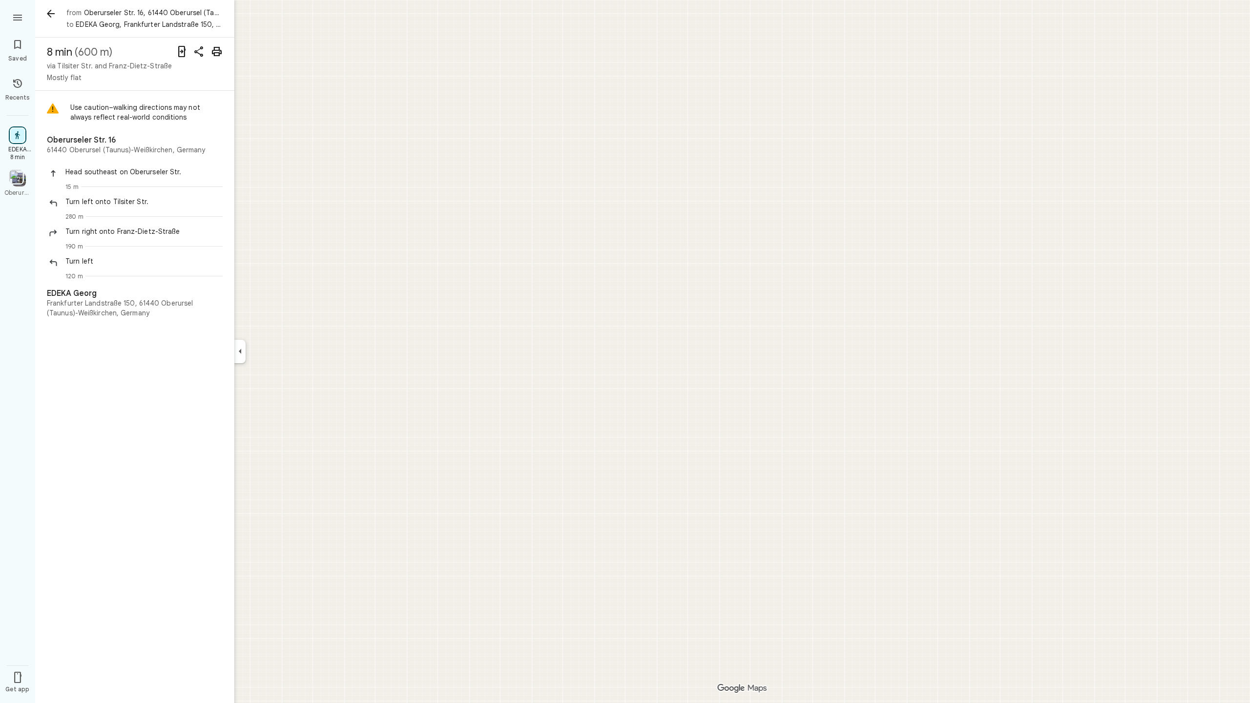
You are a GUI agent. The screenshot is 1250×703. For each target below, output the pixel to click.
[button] (144, 172)
